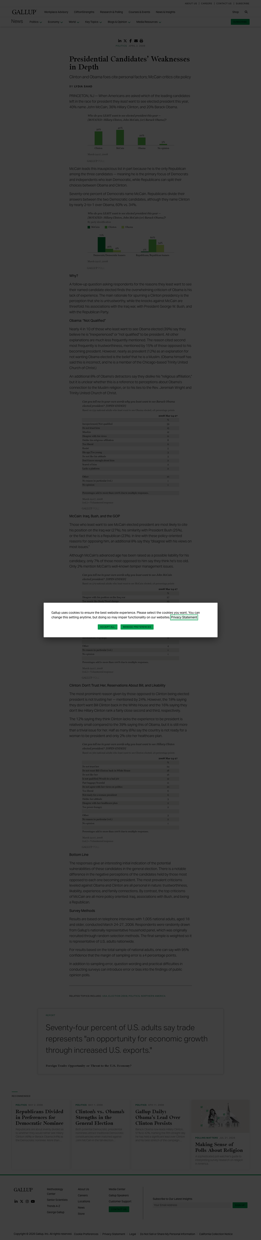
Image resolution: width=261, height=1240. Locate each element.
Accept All (107, 627)
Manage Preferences (137, 627)
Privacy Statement (184, 617)
